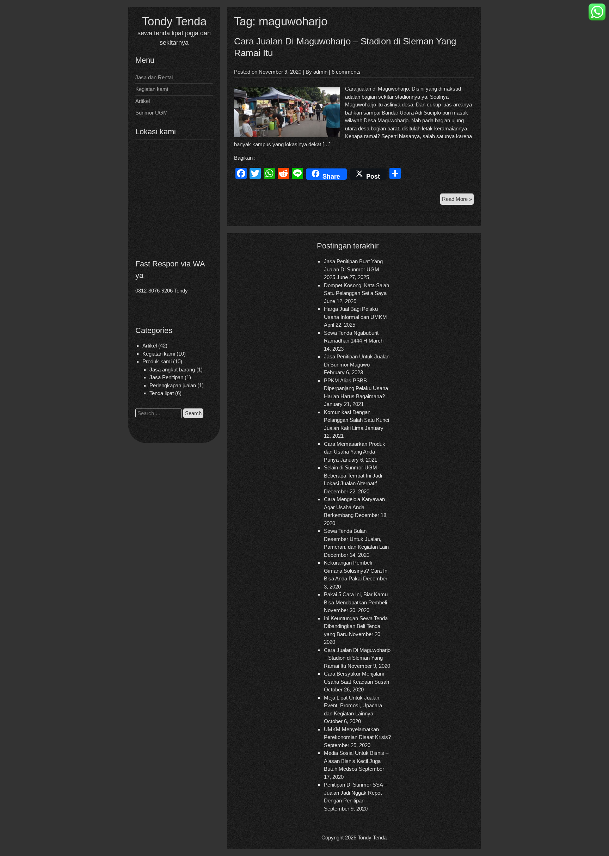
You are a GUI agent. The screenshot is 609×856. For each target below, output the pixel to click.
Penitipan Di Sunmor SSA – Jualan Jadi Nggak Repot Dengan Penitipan (355, 792)
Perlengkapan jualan (172, 385)
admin (320, 72)
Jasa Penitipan (166, 377)
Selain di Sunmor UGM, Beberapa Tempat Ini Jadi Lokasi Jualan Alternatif (353, 475)
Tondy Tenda (174, 21)
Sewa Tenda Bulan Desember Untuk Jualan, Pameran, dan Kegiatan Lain (356, 539)
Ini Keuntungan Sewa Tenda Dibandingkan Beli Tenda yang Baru (356, 626)
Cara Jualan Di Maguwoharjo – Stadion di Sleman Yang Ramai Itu (357, 658)
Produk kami (157, 361)
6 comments (346, 72)
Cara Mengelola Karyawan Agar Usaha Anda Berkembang (354, 507)
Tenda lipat (161, 393)
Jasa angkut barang (172, 369)
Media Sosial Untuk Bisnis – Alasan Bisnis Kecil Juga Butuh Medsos (356, 761)
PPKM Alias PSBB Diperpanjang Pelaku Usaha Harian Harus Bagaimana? (356, 388)
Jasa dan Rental (154, 77)
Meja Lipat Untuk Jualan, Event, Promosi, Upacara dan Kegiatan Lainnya (353, 705)
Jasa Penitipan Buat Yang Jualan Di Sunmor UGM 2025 (353, 269)
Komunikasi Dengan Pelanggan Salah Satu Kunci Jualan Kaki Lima (356, 420)
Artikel (142, 101)
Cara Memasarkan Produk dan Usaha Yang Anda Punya (354, 452)
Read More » (458, 200)
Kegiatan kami (151, 89)
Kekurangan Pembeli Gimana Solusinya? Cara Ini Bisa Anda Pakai (356, 570)
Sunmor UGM (151, 113)
